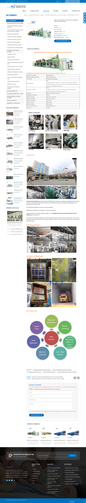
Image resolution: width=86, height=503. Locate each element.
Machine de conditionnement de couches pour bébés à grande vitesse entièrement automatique (19, 182)
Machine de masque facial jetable (15, 93)
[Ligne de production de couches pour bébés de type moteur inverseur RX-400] (33, 433)
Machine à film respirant (13, 74)
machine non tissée (12, 54)
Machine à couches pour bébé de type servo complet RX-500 (60, 440)
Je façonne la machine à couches (34, 372)
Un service (65, 11)
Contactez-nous (76, 11)
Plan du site (35, 478)
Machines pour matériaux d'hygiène (13, 51)
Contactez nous (36, 473)
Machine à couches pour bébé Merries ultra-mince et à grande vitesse (47, 377)
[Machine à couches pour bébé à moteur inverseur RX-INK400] (73, 433)
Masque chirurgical (12, 100)
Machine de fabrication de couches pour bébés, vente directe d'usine (19, 174)
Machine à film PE (11, 57)
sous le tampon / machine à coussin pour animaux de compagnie (15, 30)
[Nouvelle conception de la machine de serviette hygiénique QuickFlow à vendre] (15, 216)
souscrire (72, 455)
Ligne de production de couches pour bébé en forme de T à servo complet (48, 378)
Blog (34, 480)
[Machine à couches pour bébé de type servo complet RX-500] (60, 433)
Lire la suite (16, 115)
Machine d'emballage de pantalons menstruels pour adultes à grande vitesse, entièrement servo (19, 150)
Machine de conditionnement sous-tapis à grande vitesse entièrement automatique (19, 158)
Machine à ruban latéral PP (13, 81)
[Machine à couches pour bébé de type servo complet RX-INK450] (46, 433)
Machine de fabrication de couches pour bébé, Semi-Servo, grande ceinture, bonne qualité (19, 127)
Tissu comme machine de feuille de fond (14, 78)
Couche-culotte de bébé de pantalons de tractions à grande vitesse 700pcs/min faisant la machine (19, 166)
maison (24, 11)
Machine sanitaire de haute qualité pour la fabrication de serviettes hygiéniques (19, 119)
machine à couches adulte (13, 34)
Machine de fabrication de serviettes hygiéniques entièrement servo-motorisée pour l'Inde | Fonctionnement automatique (19, 111)
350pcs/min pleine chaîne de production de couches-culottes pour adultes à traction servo (19, 135)
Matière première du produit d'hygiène (13, 97)
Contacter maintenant (62, 41)
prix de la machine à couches (49, 372)
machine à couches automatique (71, 483)
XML (33, 483)
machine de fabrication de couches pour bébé (55, 15)
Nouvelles (56, 11)
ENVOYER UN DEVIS (35, 415)
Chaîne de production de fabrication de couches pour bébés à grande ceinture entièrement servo (19, 190)
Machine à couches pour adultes (54, 476)
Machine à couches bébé (53, 473)
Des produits (35, 476)
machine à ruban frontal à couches (15, 66)
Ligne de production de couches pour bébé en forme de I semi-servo (47, 389)
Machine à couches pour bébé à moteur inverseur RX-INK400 (73, 440)
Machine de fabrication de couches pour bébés (62, 370)
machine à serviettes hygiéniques (15, 37)
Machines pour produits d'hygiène (36, 15)
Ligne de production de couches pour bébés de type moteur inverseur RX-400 (33, 440)
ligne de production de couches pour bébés (41, 370)
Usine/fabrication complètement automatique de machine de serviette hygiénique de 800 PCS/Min (19, 198)
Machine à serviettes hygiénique (54, 468)
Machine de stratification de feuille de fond (15, 63)
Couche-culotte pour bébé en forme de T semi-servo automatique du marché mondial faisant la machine (19, 142)
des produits (46, 11)
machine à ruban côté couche (14, 69)
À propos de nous (34, 11)
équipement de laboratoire (13, 103)
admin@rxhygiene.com (23, 1)
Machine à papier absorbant (14, 60)
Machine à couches (12, 84)
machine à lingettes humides (14, 42)
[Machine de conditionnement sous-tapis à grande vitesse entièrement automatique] (9, 161)
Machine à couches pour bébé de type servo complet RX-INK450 (46, 440)
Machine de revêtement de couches (15, 72)
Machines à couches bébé (53, 489)
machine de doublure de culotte (14, 39)
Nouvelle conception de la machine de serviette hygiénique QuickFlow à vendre (15, 222)
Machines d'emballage (12, 91)
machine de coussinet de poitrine (14, 45)
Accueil (34, 469)
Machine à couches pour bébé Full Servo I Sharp (20, 231)
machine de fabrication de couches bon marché (67, 372)
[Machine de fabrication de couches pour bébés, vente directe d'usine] (9, 177)
